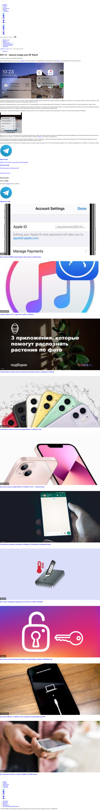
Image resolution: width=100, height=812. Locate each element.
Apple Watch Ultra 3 (8, 45)
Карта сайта (6, 805)
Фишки (5, 9)
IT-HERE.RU (2, 48)
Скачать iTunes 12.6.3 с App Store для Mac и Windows (17, 314)
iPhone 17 (5, 41)
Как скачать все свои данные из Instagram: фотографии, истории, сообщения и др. (26, 659)
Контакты (5, 802)
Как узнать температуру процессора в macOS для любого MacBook (21, 602)
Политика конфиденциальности (11, 806)
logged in (8, 183)
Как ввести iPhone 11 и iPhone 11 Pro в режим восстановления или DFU (22, 716)
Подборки (3, 368)
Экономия (5, 787)
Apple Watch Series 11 (8, 43)
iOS (6, 173)
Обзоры (5, 783)
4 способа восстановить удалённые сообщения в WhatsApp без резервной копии (25, 544)
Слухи (4, 7)
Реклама (5, 803)
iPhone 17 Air (6, 40)
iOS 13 (59, 60)
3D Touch (7, 48)
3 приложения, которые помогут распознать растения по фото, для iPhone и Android (27, 372)
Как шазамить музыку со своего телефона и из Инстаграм (18, 774)
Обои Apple (6, 784)
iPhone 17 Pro (6, 42)
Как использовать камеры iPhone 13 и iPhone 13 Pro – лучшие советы (22, 487)
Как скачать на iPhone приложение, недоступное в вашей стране (20, 257)
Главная (5, 4)
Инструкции (6, 8)
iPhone (2, 426)
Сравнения (5, 11)
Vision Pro (5, 46)
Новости (5, 5)
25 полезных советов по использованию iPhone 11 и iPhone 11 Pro (21, 429)
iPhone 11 (23, 60)
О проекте (5, 801)
